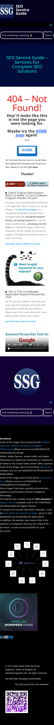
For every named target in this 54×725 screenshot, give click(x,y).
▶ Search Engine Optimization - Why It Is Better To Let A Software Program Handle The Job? (26, 195)
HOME (27, 150)
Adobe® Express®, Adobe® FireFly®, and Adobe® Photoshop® (25, 446)
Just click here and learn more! (20, 321)
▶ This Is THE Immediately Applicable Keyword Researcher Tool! (25, 294)
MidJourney (45, 467)
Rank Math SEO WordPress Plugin (21, 513)
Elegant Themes (8, 502)
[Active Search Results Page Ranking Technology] (6, 638)
